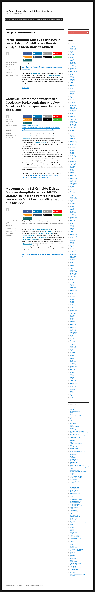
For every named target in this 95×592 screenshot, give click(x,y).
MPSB (71, 485)
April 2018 (72, 153)
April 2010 (72, 302)
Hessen (71, 450)
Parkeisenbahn (36, 73)
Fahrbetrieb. (50, 231)
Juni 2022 (72, 76)
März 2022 (72, 80)
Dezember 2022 (73, 66)
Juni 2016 (72, 188)
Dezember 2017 (73, 160)
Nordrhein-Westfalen (75, 493)
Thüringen (72, 552)
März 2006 (72, 378)
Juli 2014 (72, 223)
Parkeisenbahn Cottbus (11, 62)
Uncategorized (73, 558)
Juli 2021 (72, 93)
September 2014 (73, 220)
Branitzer (8, 67)
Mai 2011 (72, 282)
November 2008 (73, 329)
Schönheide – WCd (74, 537)
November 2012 (73, 254)
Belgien (71, 414)
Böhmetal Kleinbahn (74, 419)
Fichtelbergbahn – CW (75, 437)
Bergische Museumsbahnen (76, 415)
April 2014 (72, 228)
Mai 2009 (72, 319)
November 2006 (73, 366)
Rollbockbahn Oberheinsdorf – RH (78, 523)
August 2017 (72, 166)
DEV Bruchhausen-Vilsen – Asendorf (78, 433)
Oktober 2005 (73, 386)
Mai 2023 (72, 59)
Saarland (72, 529)
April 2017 (72, 172)
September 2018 (73, 146)
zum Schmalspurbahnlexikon (26, 19)
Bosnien (72, 422)
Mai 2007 (72, 357)
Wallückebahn (73, 566)
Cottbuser (42, 136)
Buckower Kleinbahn (74, 426)
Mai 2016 (72, 189)
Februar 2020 (73, 119)
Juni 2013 (72, 243)
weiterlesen (25, 87)
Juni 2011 (72, 281)
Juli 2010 (72, 298)
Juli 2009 (72, 316)
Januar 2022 (72, 84)
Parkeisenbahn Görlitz (75, 502)
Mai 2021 (72, 96)
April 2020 (72, 116)
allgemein (72, 409)
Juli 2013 (72, 242)
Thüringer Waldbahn (75, 554)
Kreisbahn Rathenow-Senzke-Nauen (78, 471)
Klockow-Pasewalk (74, 470)
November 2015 (73, 198)
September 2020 (73, 108)
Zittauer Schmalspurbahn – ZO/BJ (78, 574)
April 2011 (72, 284)
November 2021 (73, 87)
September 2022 (73, 71)
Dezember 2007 (73, 346)
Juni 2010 (72, 299)
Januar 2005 (72, 397)
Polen (71, 513)
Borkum (71, 420)
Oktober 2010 (73, 293)
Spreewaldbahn (73, 547)
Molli (71, 484)
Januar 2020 (72, 121)
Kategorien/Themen (41, 19)
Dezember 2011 (73, 271)
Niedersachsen (73, 492)
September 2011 (73, 276)
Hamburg (72, 442)
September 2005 (73, 388)
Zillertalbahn (73, 572)
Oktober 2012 (73, 256)
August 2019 (72, 129)
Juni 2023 (72, 57)
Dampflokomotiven (55, 75)
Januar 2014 (72, 233)
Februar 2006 (73, 380)
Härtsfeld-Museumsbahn (76, 443)
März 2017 (72, 174)
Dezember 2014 (73, 215)
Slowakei (72, 546)
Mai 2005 (72, 394)
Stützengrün (9, 231)
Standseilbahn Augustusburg (76, 549)
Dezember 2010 (73, 290)
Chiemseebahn (73, 429)
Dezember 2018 (73, 141)
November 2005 (73, 385)
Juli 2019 (72, 130)
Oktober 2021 (73, 88)
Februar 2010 (73, 305)
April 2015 (72, 209)
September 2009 (73, 313)
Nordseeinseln (73, 495)
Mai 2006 (72, 375)
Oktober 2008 (73, 330)
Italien (71, 456)
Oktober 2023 (73, 51)
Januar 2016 (72, 195)
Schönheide (46, 229)
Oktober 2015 (73, 200)
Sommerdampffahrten (45, 233)
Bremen (71, 425)
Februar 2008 (73, 343)
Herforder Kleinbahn (74, 448)
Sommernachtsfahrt (11, 74)
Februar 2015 (73, 212)
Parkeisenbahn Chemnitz (76, 499)
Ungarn (71, 560)
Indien (71, 453)
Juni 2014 (72, 225)
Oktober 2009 (73, 312)
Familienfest (9, 70)
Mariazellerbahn (73, 479)
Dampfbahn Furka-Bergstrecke (77, 431)
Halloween (15, 70)
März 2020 (72, 118)
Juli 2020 (72, 111)
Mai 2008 (72, 338)
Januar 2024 (72, 46)
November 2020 (73, 105)
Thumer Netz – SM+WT (75, 550)
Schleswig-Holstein (74, 535)
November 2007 (73, 347)
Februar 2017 (73, 175)
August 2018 (72, 147)
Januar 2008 (72, 344)
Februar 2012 (73, 268)
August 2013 (72, 240)
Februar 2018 (73, 156)
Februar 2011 (73, 287)
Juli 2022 (72, 74)
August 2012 (72, 259)
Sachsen (8, 217)
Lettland (72, 473)
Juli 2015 (72, 205)
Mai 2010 (72, 301)
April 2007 (72, 358)
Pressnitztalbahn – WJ (75, 516)
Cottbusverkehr (41, 142)
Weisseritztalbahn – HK (75, 568)
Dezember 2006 (73, 364)
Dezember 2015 (73, 197)
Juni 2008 (72, 337)
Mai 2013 (72, 245)
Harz (71, 445)
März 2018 (72, 155)
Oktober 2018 (73, 144)
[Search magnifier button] (88, 32)
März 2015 (72, 211)
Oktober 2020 (73, 107)
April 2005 (72, 396)
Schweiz (72, 541)
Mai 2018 (72, 152)
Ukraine (71, 557)
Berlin (71, 417)
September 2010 (73, 295)
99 (45, 237)
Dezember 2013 (73, 234)
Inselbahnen (73, 454)
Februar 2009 (73, 324)
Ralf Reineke (9, 57)
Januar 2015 (72, 214)
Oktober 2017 (73, 163)
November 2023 (73, 49)
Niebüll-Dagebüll (74, 490)
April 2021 (72, 98)
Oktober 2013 (73, 237)
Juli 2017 (72, 167)
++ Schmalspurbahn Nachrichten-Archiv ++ (29, 11)
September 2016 (73, 183)
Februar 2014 (73, 231)
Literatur (72, 474)
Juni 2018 (72, 150)
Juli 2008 (72, 335)
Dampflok (40, 237)
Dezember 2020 (73, 104)
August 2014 (72, 222)
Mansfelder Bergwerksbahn (76, 478)
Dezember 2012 (73, 253)
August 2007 (73, 352)
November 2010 (73, 292)
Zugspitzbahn (73, 575)
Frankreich (72, 439)
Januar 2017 (72, 177)
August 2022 (73, 73)
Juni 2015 (72, 206)
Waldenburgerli (73, 564)
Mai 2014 (72, 226)
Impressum (15, 19)
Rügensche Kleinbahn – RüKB (77, 526)
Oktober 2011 (73, 274)
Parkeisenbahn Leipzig (75, 504)
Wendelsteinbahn (74, 569)
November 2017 (73, 161)
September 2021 (73, 90)
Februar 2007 (73, 361)
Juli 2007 (72, 354)
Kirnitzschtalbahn (74, 462)
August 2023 (72, 54)
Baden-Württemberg (75, 411)
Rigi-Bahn (72, 521)
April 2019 (72, 135)
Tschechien (72, 555)
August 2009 (73, 315)
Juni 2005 (72, 392)
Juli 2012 (72, 260)
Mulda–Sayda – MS (74, 487)
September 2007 (73, 351)
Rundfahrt (26, 138)
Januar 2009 (72, 326)
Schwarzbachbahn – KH (75, 538)
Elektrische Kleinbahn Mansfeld (77, 436)
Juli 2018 (72, 149)
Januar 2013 (72, 251)
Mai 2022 (72, 77)
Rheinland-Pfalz (73, 519)
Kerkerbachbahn (74, 459)
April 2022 (72, 79)
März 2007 (72, 360)
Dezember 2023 (73, 48)
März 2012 (72, 267)
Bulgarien (72, 428)
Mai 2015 (72, 208)
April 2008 (72, 340)
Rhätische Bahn (73, 518)
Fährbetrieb (9, 222)
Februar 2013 (73, 250)
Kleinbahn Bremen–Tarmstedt (77, 464)
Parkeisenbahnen (10, 64)
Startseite (7, 19)
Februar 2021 (73, 101)
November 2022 (73, 68)
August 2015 (72, 203)
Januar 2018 (72, 158)
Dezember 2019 (73, 122)
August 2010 (72, 296)
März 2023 (72, 62)
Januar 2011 (72, 288)
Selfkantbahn (73, 543)
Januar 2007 (72, 363)
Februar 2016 (73, 194)
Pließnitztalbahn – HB (75, 510)
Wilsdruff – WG (73, 571)
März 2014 (72, 229)
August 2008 (73, 333)
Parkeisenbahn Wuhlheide (76, 505)
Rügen (71, 524)
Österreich (72, 498)
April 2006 (72, 377)
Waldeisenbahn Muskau (75, 563)
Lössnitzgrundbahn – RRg (76, 476)
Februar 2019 (73, 138)
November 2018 (73, 143)
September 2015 (73, 202)
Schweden (72, 540)
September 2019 (73, 127)
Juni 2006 (72, 374)
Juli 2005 (72, 391)
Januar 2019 (72, 139)
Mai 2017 (72, 170)
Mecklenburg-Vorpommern (76, 481)
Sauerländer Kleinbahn (75, 533)
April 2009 (72, 321)
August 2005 (73, 389)
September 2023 (73, 53)
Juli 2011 (71, 279)
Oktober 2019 (73, 125)
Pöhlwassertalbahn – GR (75, 512)
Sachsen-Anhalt (73, 532)
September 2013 (73, 239)
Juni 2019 (72, 132)
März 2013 (72, 248)
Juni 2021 (72, 94)
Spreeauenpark (9, 75)
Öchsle (71, 496)
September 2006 (73, 369)
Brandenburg (9, 61)
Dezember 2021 (73, 85)
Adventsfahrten (9, 66)
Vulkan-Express (73, 561)
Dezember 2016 (73, 178)
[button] (27, 53)
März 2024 (72, 43)
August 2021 (72, 91)
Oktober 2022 (73, 70)
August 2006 (73, 371)
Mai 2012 (72, 264)
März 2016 (72, 192)
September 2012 (73, 257)
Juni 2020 (72, 113)
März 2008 (72, 341)
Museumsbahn (37, 229)
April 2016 (72, 191)
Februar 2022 (73, 82)
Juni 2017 (72, 169)
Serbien (71, 544)
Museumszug (27, 237)
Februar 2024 (73, 45)
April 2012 (72, 265)
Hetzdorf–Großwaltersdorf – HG (77, 451)
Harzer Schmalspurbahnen (76, 447)
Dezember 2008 (73, 327)
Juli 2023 (72, 56)
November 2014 (73, 217)
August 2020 (73, 110)
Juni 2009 (72, 318)
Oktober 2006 (73, 368)
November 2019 (73, 124)
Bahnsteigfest (27, 243)
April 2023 (72, 60)
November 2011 (73, 273)
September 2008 (73, 332)
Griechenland (73, 440)
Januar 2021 (72, 102)
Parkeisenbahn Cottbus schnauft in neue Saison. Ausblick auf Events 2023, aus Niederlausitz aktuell (33, 43)
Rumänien (72, 527)
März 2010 (72, 304)
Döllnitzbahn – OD (74, 434)
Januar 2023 (72, 65)
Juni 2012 (72, 262)
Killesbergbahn (73, 460)
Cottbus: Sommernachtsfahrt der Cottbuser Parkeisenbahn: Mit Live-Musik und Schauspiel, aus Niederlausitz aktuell (35, 104)
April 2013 (72, 247)
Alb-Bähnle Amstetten (75, 408)
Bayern (71, 412)
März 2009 (72, 323)
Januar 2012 (72, 270)
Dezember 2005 (73, 383)
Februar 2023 (73, 63)
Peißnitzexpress (73, 509)
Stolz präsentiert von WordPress (35, 585)
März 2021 (72, 99)
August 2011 (72, 278)
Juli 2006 (72, 372)
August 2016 (72, 184)
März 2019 (72, 136)
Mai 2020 (72, 115)
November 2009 (73, 310)
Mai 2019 (72, 133)
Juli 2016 (72, 186)
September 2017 (73, 164)
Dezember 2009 (73, 309)
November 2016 (73, 180)
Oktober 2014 (73, 219)
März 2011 (72, 285)
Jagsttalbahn (73, 457)
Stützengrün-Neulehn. (30, 239)
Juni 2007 (72, 355)
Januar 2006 (72, 382)
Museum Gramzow (74, 488)
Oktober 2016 (73, 181)
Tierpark (16, 75)
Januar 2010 (72, 307)
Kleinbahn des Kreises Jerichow (77, 465)
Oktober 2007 (73, 349)
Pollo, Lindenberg (74, 515)
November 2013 (73, 236)
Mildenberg (72, 482)
